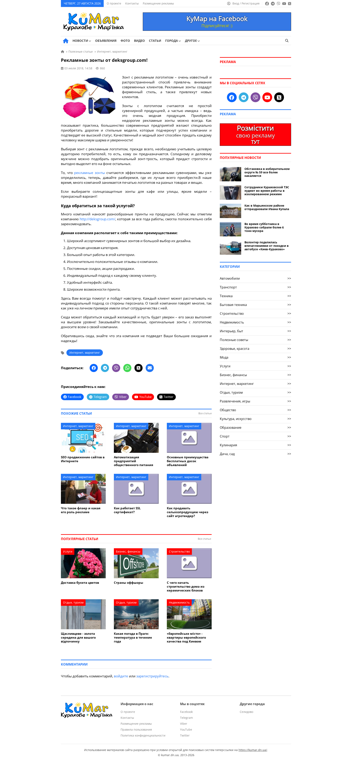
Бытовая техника (255, 304)
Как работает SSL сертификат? (127, 510)
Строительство (179, 551)
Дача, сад (255, 454)
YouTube (186, 729)
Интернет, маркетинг (84, 352)
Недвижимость (179, 602)
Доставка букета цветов (80, 583)
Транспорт (255, 287)
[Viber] (116, 368)
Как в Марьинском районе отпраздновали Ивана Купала (266, 207)
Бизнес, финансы (128, 551)
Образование (255, 427)
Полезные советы (255, 340)
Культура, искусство (255, 419)
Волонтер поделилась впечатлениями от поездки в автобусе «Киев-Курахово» (266, 245)
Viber (183, 724)
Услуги (67, 551)
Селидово (246, 712)
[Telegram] (105, 368)
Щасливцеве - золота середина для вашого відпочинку (78, 637)
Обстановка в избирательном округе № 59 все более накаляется (267, 172)
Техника (255, 296)
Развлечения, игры (255, 401)
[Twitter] (138, 368)
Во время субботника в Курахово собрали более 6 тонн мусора (264, 227)
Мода (255, 357)
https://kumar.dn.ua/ (253, 750)
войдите (121, 676)
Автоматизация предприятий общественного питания (133, 461)
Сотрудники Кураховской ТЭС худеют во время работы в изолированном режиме (266, 190)
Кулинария (255, 445)
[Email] (150, 368)
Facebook (186, 712)
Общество (255, 410)
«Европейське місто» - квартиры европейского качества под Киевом (186, 637)
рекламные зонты (89, 172)
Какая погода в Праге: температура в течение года (133, 637)
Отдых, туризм (73, 602)
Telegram (186, 718)
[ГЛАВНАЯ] (65, 40)
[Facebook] (94, 368)
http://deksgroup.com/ (97, 219)
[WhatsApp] (127, 368)
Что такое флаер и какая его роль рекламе (80, 510)
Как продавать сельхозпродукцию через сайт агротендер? (187, 512)
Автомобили (255, 278)
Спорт (255, 436)
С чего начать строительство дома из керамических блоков (185, 586)
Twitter (185, 735)
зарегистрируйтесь (152, 676)
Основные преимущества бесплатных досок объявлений (187, 461)
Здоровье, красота (255, 348)
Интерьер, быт (255, 331)
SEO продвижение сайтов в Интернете (82, 459)
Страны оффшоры (128, 583)
